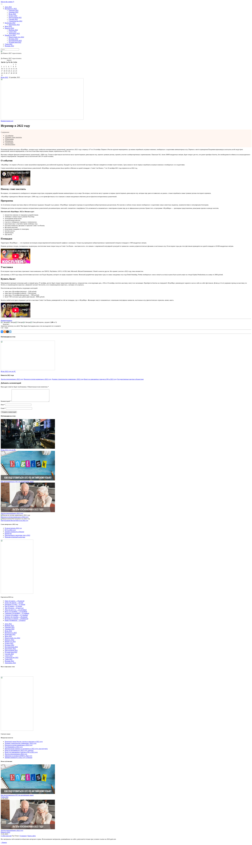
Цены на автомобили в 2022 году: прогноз (19, 750)
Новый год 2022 (10, 641)
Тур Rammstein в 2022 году (14, 747)
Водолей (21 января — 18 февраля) (16, 618)
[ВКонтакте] (2, 331)
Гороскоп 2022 (9, 627)
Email (3, 408)
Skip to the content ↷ (7, 2)
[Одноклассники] (5, 331)
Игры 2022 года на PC (8, 371)
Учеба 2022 (8, 659)
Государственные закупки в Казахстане (130, 379)
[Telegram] (10, 331)
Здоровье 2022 (9, 629)
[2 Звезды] (11, 322)
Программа (9, 139)
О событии (9, 135)
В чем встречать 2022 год (13, 528)
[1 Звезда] (4, 322)
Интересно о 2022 (11, 632)
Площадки (9, 141)
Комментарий (6, 401)
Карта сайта (32, 836)
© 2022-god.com (6, 836)
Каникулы (8, 533)
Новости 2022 (9, 640)
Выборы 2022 (9, 625)
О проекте (23, 836)
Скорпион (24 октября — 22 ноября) (17, 613)
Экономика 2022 (10, 663)
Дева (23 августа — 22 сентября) (16, 610)
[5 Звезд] (33, 322)
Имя (3, 404)
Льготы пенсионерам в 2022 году (12, 379)
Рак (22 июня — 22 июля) (13, 606)
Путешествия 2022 (11, 652)
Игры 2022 (4, 77)
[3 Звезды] (19, 322)
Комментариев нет (7, 121)
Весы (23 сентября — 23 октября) (16, 611)
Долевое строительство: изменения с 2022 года (67, 379)
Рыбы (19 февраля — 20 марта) (15, 620)
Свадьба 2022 (9, 654)
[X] (7, 331)
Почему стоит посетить (13, 137)
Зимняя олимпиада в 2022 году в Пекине (18, 757)
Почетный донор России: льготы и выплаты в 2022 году (24, 741)
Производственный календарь (15, 537)
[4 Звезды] (26, 322)
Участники (9, 143)
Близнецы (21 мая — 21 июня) (15, 604)
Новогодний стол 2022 (12, 638)
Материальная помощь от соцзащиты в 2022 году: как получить (26, 748)
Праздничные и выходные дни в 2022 (17, 535)
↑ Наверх (4, 842)
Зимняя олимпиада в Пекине (14, 532)
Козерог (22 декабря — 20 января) (16, 617)
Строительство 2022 (11, 657)
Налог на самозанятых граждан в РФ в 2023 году (100, 379)
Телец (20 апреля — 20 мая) (14, 603)
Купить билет (10, 144)
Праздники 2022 (10, 648)
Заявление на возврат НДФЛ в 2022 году (18, 756)
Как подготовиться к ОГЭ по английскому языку (17, 481)
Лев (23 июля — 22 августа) (14, 608)
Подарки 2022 (9, 645)
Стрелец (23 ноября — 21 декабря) (16, 615)
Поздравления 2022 (11, 647)
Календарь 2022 (10, 634)
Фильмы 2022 (9, 661)
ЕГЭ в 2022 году (10, 530)
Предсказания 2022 (11, 650)
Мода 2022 (8, 636)
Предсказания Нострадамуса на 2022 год (14, 520)
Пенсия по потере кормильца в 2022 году (37, 379)
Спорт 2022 (9, 656)
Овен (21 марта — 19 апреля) (14, 601)
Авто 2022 (8, 624)
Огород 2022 (9, 643)
